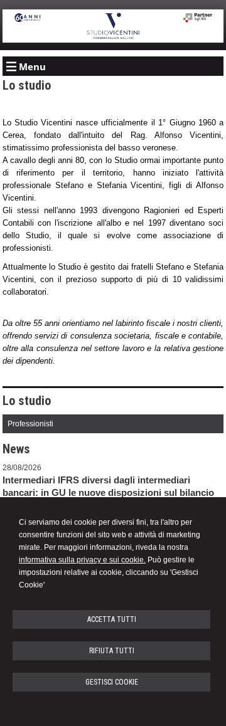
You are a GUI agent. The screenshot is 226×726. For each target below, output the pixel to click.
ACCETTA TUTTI (111, 619)
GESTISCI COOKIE (111, 682)
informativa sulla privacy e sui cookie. (82, 559)
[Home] (113, 40)
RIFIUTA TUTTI (111, 650)
